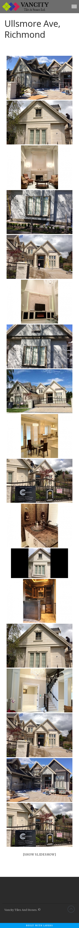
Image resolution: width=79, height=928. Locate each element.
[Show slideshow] (39, 854)
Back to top (71, 909)
